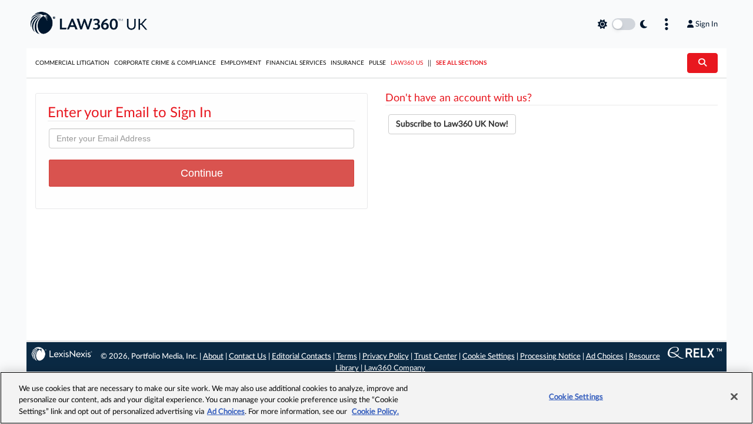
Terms (346, 356)
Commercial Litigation (72, 63)
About (213, 356)
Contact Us (247, 356)
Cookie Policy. (375, 412)
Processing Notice (550, 356)
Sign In (706, 24)
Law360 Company (394, 368)
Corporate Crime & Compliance (165, 63)
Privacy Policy (385, 356)
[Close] (734, 396)
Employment (241, 63)
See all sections (461, 63)
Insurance (347, 63)
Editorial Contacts (301, 356)
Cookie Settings (488, 356)
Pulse (377, 63)
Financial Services (296, 63)
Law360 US (407, 63)
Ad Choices (605, 356)
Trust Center (435, 356)
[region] (376, 398)
